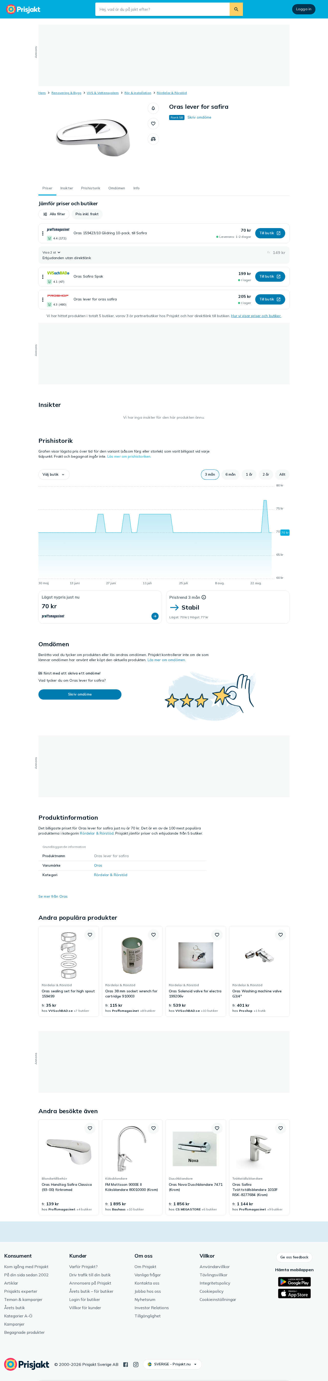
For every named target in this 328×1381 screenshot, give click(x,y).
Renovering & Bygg (66, 93)
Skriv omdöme (200, 117)
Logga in (303, 9)
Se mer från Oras (53, 896)
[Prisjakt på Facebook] (125, 1364)
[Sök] (236, 9)
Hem (42, 93)
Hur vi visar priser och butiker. (256, 316)
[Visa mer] (43, 233)
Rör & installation (138, 93)
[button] (153, 108)
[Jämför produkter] (153, 139)
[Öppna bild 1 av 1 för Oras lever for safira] (93, 141)
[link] (68, 971)
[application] (164, 535)
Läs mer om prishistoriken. (129, 456)
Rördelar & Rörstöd (172, 93)
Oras (98, 865)
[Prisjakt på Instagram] (136, 1364)
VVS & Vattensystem (103, 93)
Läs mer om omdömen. (167, 660)
